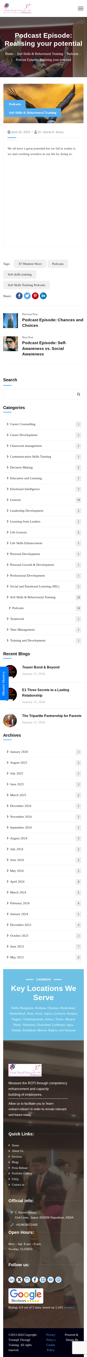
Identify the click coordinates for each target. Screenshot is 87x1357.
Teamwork (44, 619)
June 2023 (44, 946)
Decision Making (44, 467)
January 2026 (44, 751)
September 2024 (44, 827)
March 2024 (44, 892)
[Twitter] (27, 295)
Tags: (6, 264)
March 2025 (44, 795)
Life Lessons (44, 532)
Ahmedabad (17, 1013)
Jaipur (48, 1013)
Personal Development (44, 554)
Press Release (20, 1168)
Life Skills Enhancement (44, 543)
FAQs (15, 1179)
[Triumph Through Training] (17, 8)
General (45, 500)
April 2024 (44, 881)
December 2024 (44, 806)
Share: (7, 296)
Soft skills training (20, 274)
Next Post (27, 337)
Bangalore (27, 1008)
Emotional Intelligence (44, 489)
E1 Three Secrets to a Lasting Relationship (45, 692)
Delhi (15, 1008)
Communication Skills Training (44, 456)
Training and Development (44, 640)
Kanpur (72, 1013)
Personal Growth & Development (44, 564)
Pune (30, 1013)
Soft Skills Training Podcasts (26, 285)
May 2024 (44, 870)
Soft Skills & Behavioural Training (40, 54)
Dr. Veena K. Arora (50, 132)
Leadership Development (44, 510)
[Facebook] (19, 295)
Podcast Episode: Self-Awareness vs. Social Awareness (44, 348)
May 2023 (44, 957)
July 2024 (44, 849)
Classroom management (44, 445)
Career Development (44, 435)
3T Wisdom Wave (30, 264)
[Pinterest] (35, 295)
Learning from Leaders (44, 521)
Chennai (53, 1008)
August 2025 (44, 762)
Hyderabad (67, 1008)
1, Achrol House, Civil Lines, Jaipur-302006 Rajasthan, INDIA (44, 1215)
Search (10, 379)
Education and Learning (44, 478)
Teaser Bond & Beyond (41, 667)
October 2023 (44, 935)
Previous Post (30, 314)
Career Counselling (44, 424)
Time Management (44, 629)
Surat (38, 1013)
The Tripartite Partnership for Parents (52, 716)
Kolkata (40, 1008)
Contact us (18, 1184)
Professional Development (44, 575)
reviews (69, 1307)
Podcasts (72, 54)
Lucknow (59, 1013)
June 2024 (44, 860)
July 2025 (44, 773)
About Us (17, 1151)
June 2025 (44, 784)
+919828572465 (27, 1224)
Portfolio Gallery (22, 1173)
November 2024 (44, 816)
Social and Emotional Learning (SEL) (44, 586)
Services (17, 1156)
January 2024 (44, 914)
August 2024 (44, 838)
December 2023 (44, 925)
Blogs (15, 1162)
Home (9, 54)
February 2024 (44, 903)
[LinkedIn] (43, 295)
